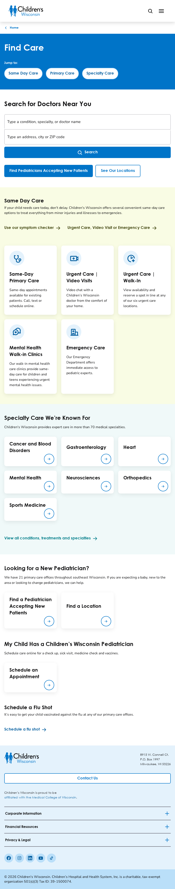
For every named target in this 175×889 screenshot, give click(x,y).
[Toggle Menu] (161, 11)
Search (91, 152)
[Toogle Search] (150, 11)
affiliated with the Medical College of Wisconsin (40, 797)
